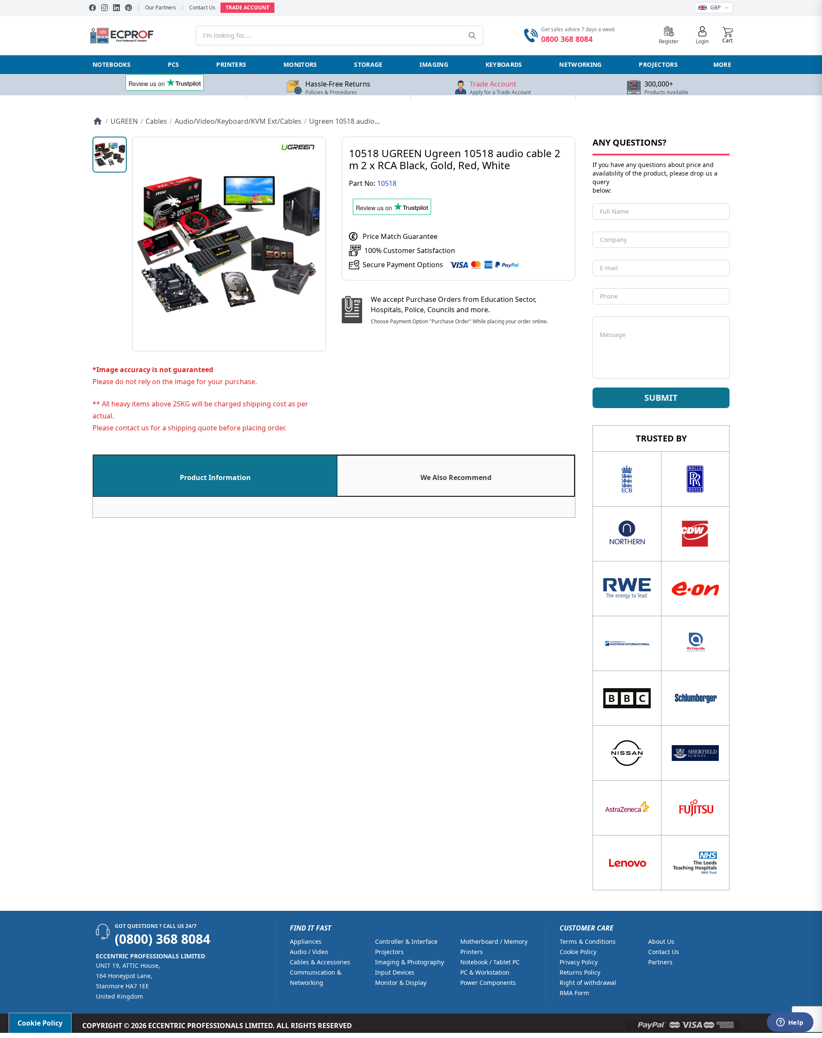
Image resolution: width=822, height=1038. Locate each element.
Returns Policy (580, 972)
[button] (727, 35)
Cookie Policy (578, 952)
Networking (580, 64)
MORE (722, 64)
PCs (173, 64)
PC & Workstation (484, 972)
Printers (231, 64)
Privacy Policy (579, 962)
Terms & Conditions (588, 941)
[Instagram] (104, 7)
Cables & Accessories (320, 962)
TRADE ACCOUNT (247, 7)
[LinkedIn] (116, 7)
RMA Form (574, 993)
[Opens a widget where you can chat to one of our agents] (789, 1023)
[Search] (472, 35)
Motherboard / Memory (493, 941)
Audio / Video (309, 952)
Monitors (300, 64)
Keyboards (503, 64)
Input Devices (394, 972)
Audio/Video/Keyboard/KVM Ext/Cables (238, 121)
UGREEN (124, 121)
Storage (368, 64)
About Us (661, 941)
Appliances (306, 941)
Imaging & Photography (409, 962)
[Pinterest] (128, 7)
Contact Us (202, 7)
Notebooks (111, 64)
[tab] (215, 475)
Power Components (488, 982)
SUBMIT (661, 397)
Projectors (658, 64)
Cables (156, 121)
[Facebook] (92, 7)
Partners (660, 962)
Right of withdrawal (588, 982)
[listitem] (109, 154)
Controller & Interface (406, 941)
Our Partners (160, 7)
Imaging (434, 64)
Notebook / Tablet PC (490, 962)
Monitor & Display (400, 982)
